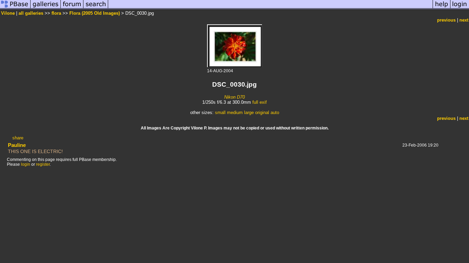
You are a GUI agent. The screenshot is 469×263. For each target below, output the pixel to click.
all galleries (31, 13)
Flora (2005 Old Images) (94, 13)
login (25, 164)
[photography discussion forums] (72, 8)
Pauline (17, 145)
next (463, 20)
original (262, 112)
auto (275, 112)
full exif (259, 102)
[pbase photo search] (95, 8)
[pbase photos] (15, 8)
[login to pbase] (459, 8)
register (43, 164)
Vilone (8, 13)
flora (56, 13)
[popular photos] (270, 8)
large (249, 112)
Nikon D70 (234, 97)
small (220, 112)
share (17, 137)
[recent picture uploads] (46, 8)
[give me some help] (441, 8)
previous (446, 20)
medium (235, 112)
